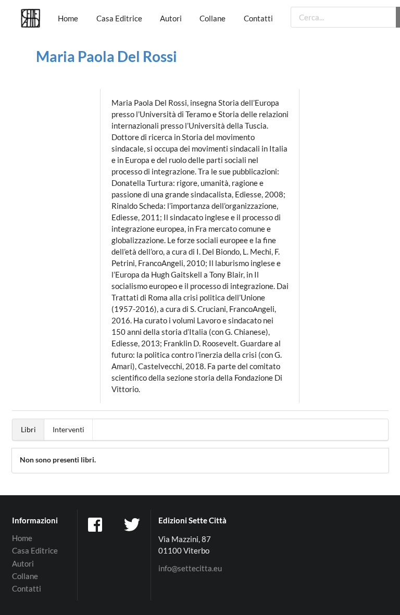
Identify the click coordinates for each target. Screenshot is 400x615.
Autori (171, 18)
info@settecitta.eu (190, 568)
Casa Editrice (119, 18)
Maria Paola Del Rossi (106, 56)
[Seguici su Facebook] (96, 524)
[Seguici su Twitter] (132, 524)
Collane (212, 18)
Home (68, 18)
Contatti (258, 18)
